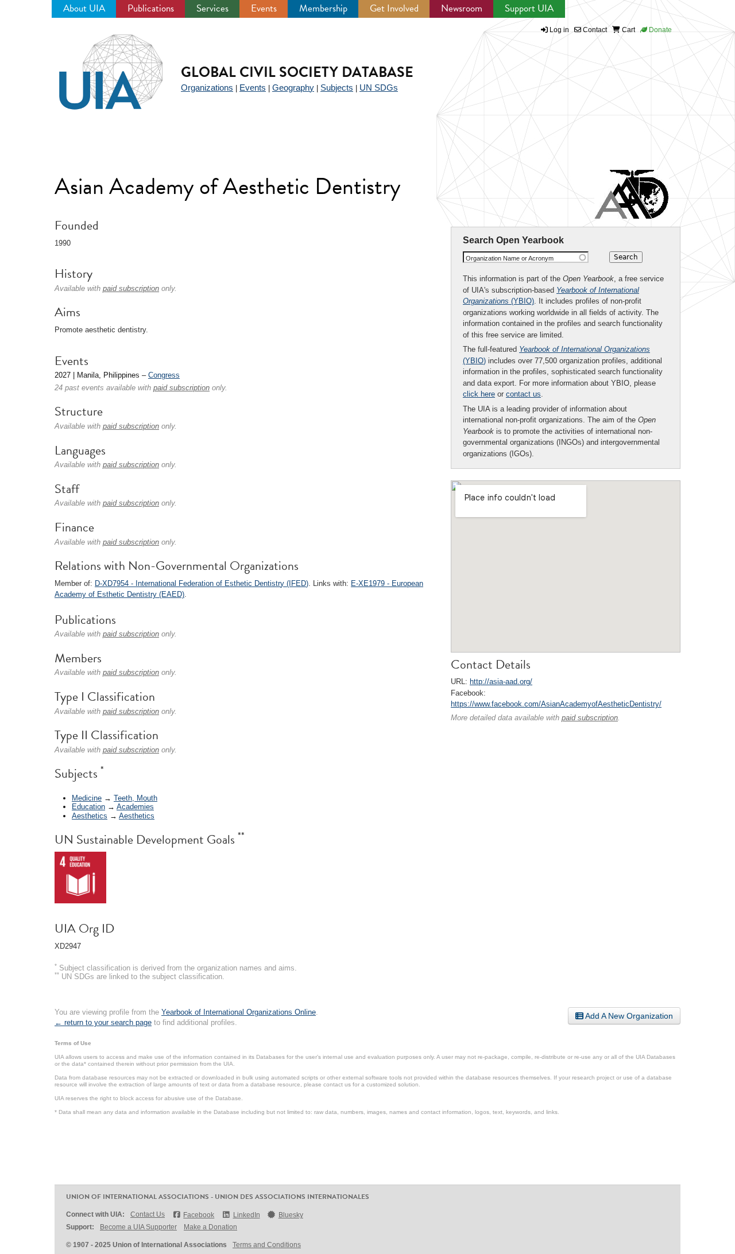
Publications (150, 8)
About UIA (84, 8)
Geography (293, 87)
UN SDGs (378, 87)
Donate (659, 30)
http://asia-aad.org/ (501, 681)
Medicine (87, 798)
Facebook (198, 1215)
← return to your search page (103, 1022)
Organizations (207, 87)
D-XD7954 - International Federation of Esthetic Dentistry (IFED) (201, 583)
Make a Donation (210, 1227)
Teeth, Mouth (135, 798)
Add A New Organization (628, 1015)
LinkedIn (246, 1215)
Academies (135, 806)
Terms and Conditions (267, 1245)
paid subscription (590, 717)
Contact (594, 30)
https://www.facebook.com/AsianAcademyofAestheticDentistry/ (556, 704)
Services (212, 8)
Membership (323, 8)
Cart (627, 30)
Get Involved (394, 8)
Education (88, 806)
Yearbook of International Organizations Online (238, 1012)
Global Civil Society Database (297, 72)
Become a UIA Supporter (138, 1227)
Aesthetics (89, 816)
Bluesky (290, 1215)
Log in (559, 30)
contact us (523, 394)
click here (479, 394)
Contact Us (147, 1214)
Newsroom (461, 8)
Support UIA (529, 8)
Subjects (336, 87)
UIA (98, 65)
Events (264, 8)
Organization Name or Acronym (510, 258)
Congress (164, 375)
